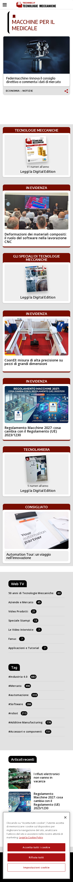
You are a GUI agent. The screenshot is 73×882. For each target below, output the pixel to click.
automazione (23, 695)
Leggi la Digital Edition (37, 171)
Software (20, 704)
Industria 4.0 (23, 676)
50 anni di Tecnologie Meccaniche (34, 593)
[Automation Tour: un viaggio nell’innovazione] (36, 530)
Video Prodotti (21, 611)
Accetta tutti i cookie (36, 847)
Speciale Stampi (22, 620)
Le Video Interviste (24, 629)
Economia (13, 91)
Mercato (20, 686)
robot (18, 713)
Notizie (27, 91)
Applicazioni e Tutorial (26, 648)
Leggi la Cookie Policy (31, 837)
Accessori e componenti (30, 731)
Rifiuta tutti (36, 857)
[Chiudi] (65, 817)
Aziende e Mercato (24, 602)
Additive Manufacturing (30, 722)
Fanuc (15, 639)
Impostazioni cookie (36, 867)
